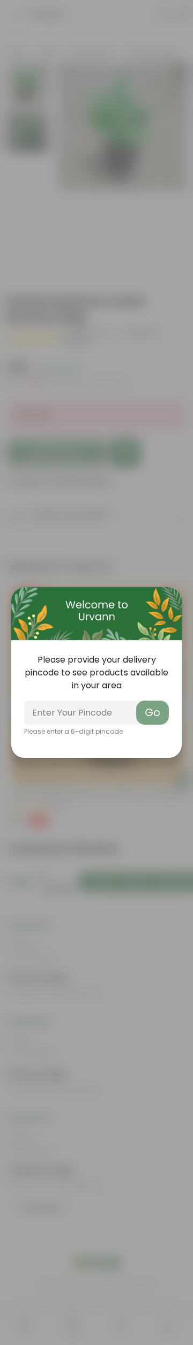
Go (152, 712)
